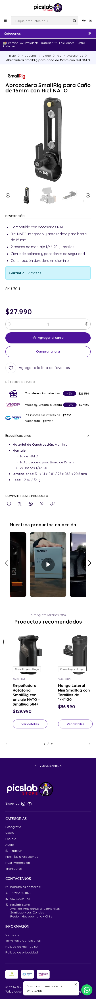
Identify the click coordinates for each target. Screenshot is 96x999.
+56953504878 (20, 893)
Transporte (13, 869)
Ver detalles (25, 724)
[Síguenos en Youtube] (29, 804)
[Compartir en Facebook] (9, 504)
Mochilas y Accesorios (21, 857)
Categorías (12, 34)
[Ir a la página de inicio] (48, 7)
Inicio (12, 55)
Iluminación (13, 851)
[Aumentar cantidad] (86, 324)
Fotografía (13, 827)
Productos (29, 55)
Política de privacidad (21, 952)
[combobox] (44, 20)
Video (46, 55)
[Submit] (74, 20)
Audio (9, 845)
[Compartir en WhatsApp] (30, 504)
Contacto (12, 935)
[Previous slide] (8, 195)
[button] (48, 765)
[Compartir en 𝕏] (20, 504)
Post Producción (17, 863)
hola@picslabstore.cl (25, 887)
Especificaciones (18, 435)
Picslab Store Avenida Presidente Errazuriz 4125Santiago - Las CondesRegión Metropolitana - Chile (35, 910)
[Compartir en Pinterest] (41, 504)
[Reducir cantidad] (9, 324)
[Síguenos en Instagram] (23, 804)
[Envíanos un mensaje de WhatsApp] (86, 989)
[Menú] (5, 21)
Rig (59, 55)
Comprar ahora (48, 351)
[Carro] (90, 20)
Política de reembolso (21, 947)
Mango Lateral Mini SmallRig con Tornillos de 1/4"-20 (69, 692)
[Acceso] (84, 20)
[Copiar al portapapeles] (52, 504)
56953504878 (20, 899)
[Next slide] (87, 195)
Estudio (10, 839)
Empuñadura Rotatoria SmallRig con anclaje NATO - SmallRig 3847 (21, 694)
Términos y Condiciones (23, 941)
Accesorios (75, 55)
